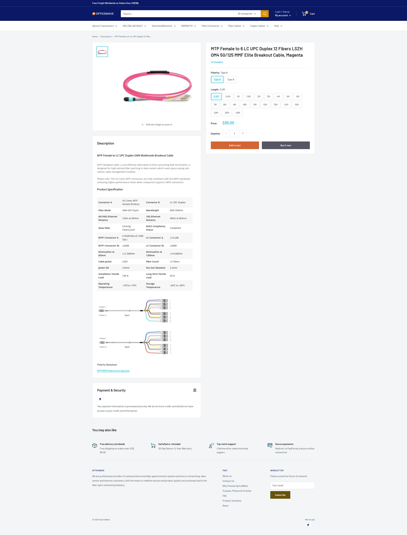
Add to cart (235, 145)
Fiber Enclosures (210, 25)
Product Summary (232, 500)
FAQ (225, 495)
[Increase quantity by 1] (242, 133)
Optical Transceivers (103, 25)
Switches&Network (162, 25)
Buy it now (285, 145)
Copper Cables (257, 25)
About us (227, 476)
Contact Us (228, 480)
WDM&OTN (187, 25)
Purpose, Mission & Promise (237, 490)
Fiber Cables (234, 25)
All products (106, 36)
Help (276, 25)
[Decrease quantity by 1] (226, 133)
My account (281, 15)
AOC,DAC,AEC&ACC (133, 25)
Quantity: (216, 133)
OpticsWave (217, 62)
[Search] (265, 13)
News (225, 505)
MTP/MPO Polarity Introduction (113, 370)
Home (94, 36)
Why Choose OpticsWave (235, 485)
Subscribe (280, 494)
